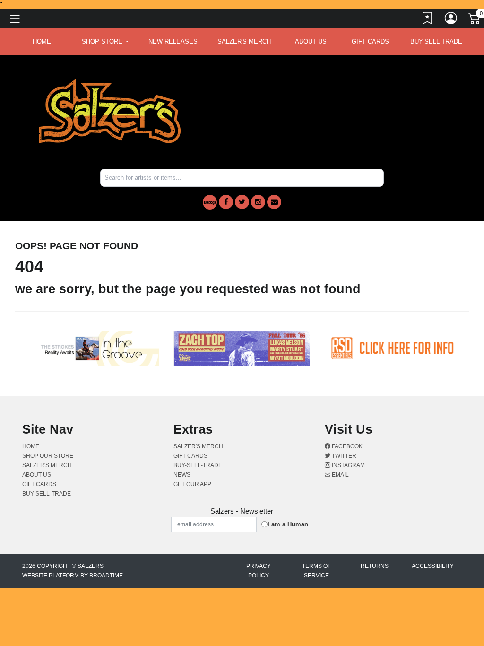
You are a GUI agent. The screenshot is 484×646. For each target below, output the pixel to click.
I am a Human (288, 524)
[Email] (274, 202)
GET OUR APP (192, 484)
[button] (105, 41)
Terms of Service (316, 571)
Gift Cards (370, 41)
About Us (311, 41)
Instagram (347, 465)
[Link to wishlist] (427, 20)
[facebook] (226, 202)
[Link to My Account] (451, 20)
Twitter (343, 456)
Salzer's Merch (244, 41)
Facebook (346, 446)
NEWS (181, 474)
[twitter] (242, 202)
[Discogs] (210, 202)
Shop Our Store (47, 456)
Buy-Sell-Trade (436, 41)
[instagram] (258, 202)
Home (30, 446)
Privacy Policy (258, 571)
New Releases (173, 41)
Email (339, 474)
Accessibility (433, 566)
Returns (375, 566)
